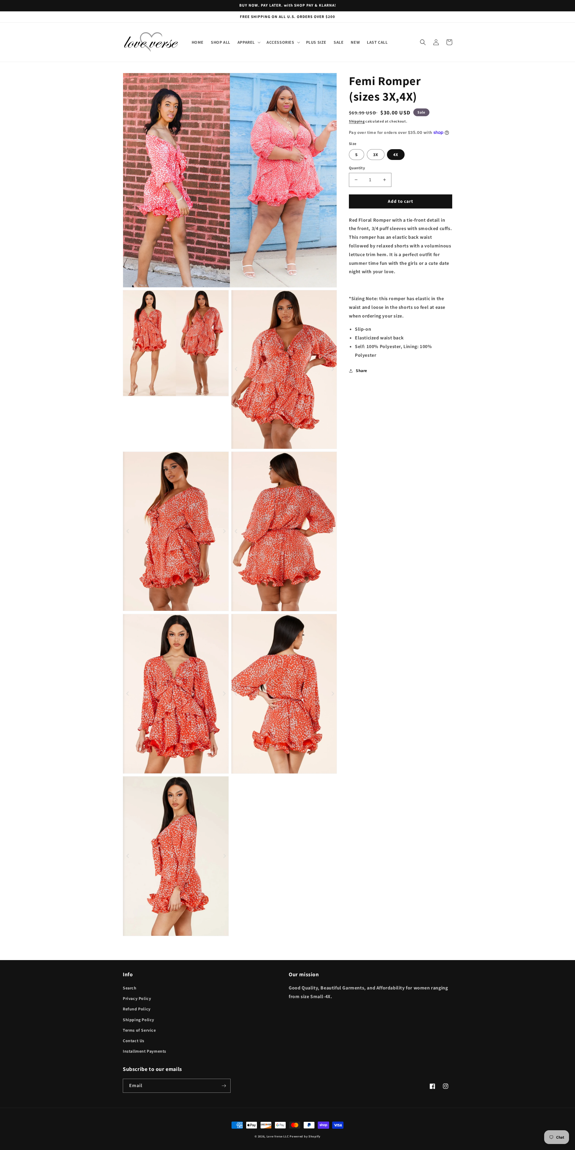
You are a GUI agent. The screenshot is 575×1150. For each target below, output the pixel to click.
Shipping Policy (138, 1019)
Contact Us (133, 1040)
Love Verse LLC (278, 1136)
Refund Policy (137, 1009)
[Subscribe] (223, 1086)
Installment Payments (144, 1051)
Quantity (357, 167)
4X (395, 154)
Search (130, 988)
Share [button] (361, 370)
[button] (248, 42)
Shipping (357, 121)
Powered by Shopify (305, 1136)
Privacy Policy (137, 998)
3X (375, 154)
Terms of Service (139, 1030)
